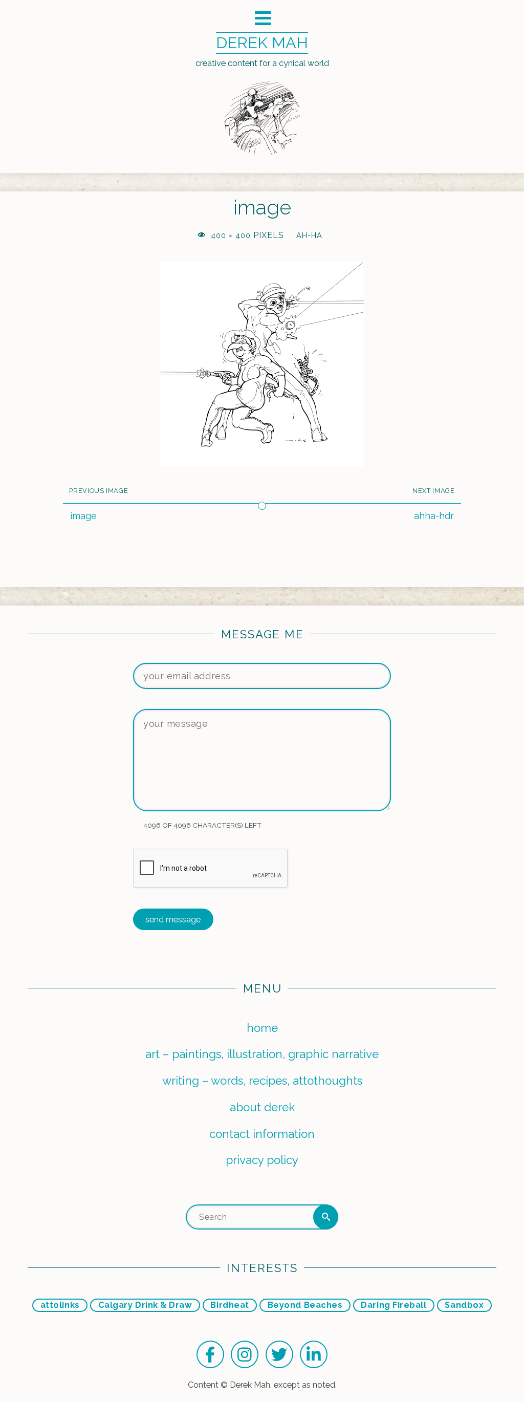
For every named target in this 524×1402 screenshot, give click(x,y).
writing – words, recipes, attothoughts (262, 1080)
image (83, 515)
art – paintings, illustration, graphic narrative (262, 1054)
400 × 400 (232, 235)
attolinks (60, 1305)
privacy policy (262, 1160)
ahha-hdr (434, 515)
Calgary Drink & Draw (145, 1305)
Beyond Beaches (305, 1305)
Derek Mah (262, 42)
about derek (262, 1107)
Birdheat (229, 1305)
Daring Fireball (393, 1305)
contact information (262, 1133)
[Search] (325, 1217)
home (262, 1027)
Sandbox (464, 1305)
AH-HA (309, 235)
